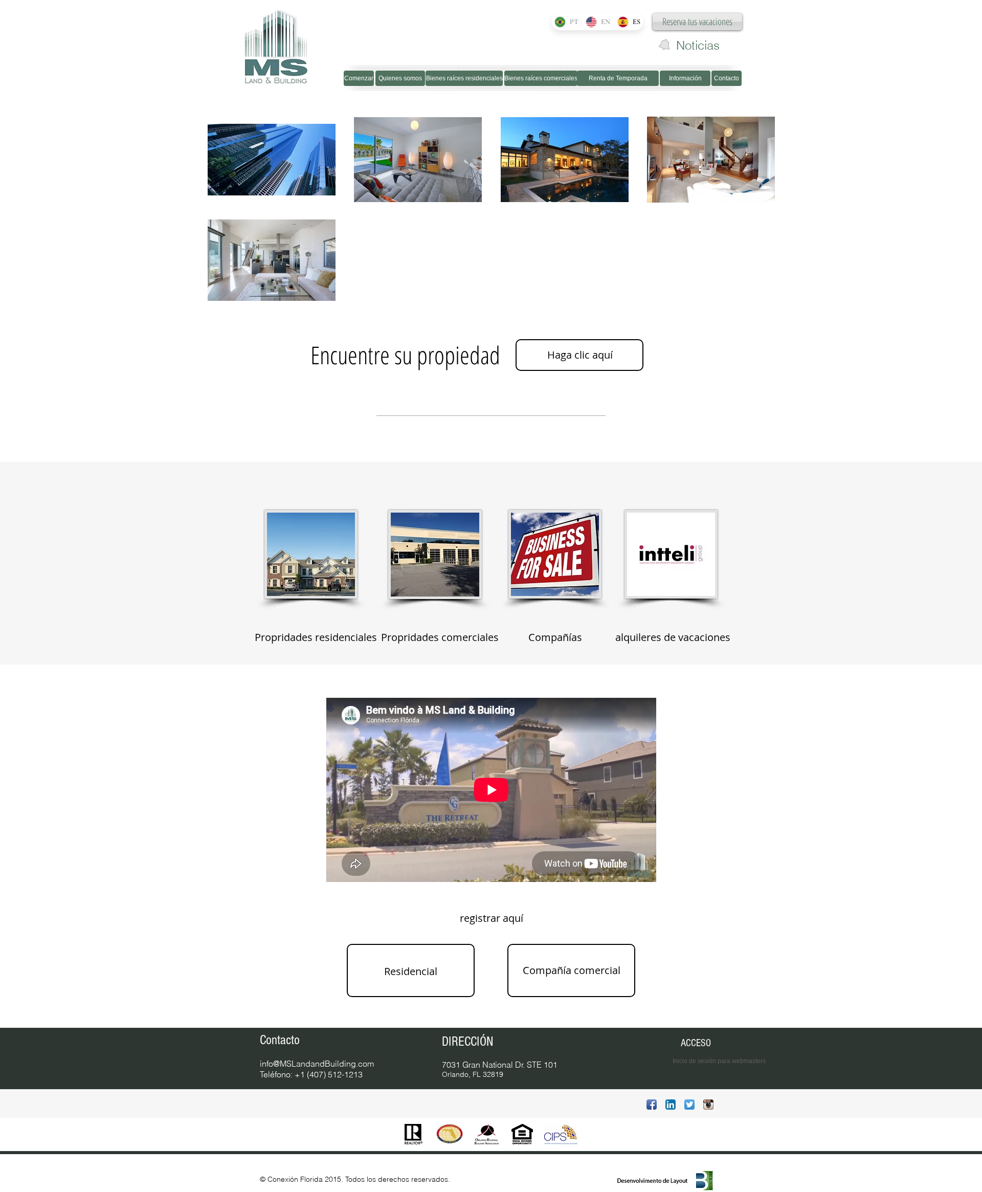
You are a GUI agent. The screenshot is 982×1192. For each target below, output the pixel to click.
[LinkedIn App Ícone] (670, 1104)
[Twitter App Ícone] (689, 1104)
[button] (491, 918)
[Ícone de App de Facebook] (651, 1104)
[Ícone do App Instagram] (708, 1104)
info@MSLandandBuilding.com (317, 1063)
